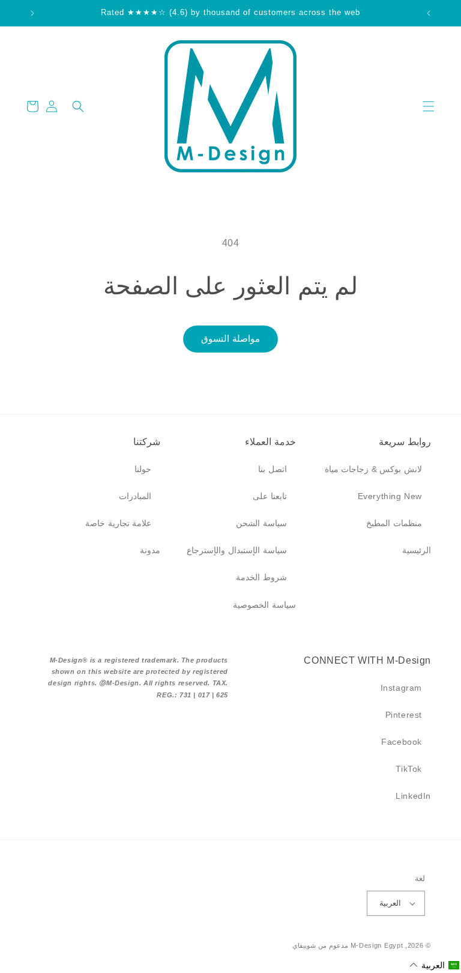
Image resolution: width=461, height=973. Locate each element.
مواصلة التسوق (230, 338)
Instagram (401, 688)
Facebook (401, 742)
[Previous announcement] (428, 13)
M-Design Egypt (377, 945)
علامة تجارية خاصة (118, 523)
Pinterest (403, 715)
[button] (428, 106)
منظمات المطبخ (394, 523)
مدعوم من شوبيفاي (320, 945)
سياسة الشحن (261, 523)
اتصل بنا (272, 469)
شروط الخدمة (261, 577)
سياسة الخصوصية (264, 605)
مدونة (150, 550)
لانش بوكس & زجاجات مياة (373, 469)
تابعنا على (270, 496)
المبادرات (135, 496)
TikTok (409, 769)
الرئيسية (416, 550)
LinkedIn (413, 796)
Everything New (390, 496)
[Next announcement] (32, 13)
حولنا (142, 469)
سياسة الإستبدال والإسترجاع (236, 550)
